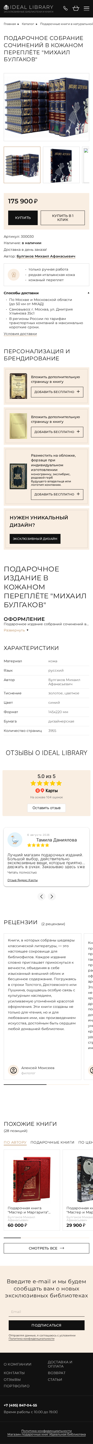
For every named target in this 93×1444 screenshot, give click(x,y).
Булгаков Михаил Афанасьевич (46, 256)
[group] (46, 107)
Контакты (14, 1373)
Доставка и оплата (60, 1364)
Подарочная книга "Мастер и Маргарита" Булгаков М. (28, 1210)
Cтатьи (55, 1379)
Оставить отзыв (46, 807)
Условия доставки (20, 334)
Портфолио (17, 1386)
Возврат (56, 1373)
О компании (17, 1364)
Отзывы (12, 1379)
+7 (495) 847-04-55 (20, 1405)
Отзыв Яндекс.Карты (22, 880)
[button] (85, 107)
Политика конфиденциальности (32, 1338)
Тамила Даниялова (56, 840)
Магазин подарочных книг (28, 1434)
